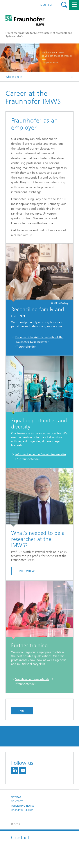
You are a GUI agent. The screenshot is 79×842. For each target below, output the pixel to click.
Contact (17, 801)
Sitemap (16, 797)
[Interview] (39, 497)
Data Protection (22, 810)
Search (64, 4)
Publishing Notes (22, 805)
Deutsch (47, 4)
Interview (26, 571)
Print (22, 710)
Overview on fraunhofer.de (32, 679)
